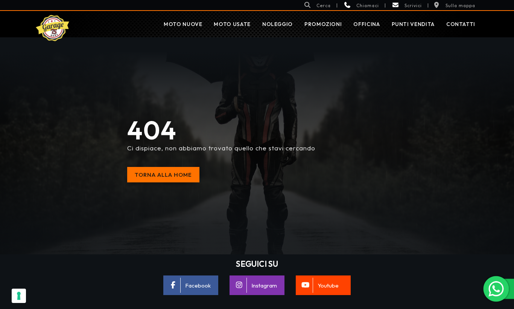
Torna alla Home (163, 174)
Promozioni (323, 24)
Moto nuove (183, 24)
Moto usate (232, 24)
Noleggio (277, 24)
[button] (317, 5)
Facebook (198, 285)
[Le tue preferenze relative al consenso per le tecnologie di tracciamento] (19, 296)
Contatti (460, 24)
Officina (366, 24)
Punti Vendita (413, 24)
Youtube (328, 285)
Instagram (264, 285)
